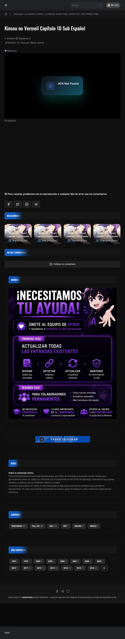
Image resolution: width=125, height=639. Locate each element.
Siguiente (23, 38)
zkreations (27, 597)
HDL (53, 526)
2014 (67, 568)
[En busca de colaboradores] (62, 353)
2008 (88, 561)
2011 (27, 568)
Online (79, 526)
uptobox (11, 120)
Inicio (7, 632)
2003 (39, 561)
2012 (40, 568)
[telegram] (36, 204)
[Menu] (6, 5)
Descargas (19, 526)
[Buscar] (100, 5)
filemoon (12, 50)
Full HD (37, 526)
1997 (27, 561)
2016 (93, 568)
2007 (75, 561)
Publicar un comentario (64, 264)
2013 (53, 568)
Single (94, 526)
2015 (80, 568)
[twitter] (18, 204)
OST (65, 526)
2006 (63, 561)
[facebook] (8, 204)
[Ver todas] (104, 568)
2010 (14, 568)
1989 (14, 561)
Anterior (11, 38)
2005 (51, 561)
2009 (100, 561)
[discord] (68, 591)
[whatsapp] (27, 204)
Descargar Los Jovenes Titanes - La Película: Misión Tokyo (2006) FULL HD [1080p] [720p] (56, 14)
